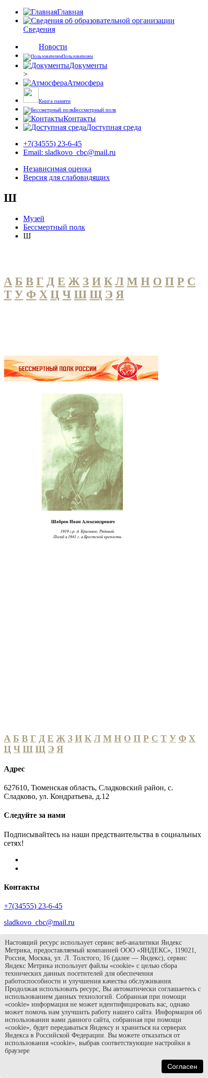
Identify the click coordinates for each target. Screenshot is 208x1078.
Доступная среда (113, 127)
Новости (53, 46)
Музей (34, 218)
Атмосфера (85, 83)
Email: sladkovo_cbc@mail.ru (69, 152)
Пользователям (77, 56)
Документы (88, 65)
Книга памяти (55, 101)
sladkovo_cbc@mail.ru (39, 922)
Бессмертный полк (54, 227)
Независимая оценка (57, 169)
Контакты (79, 118)
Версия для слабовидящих (66, 177)
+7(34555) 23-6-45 (52, 144)
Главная (70, 12)
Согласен (182, 1066)
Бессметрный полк (95, 109)
